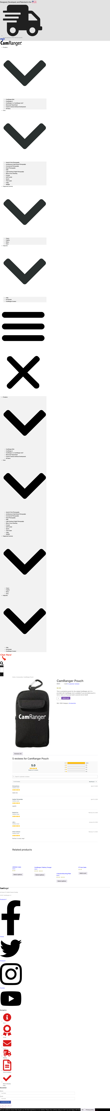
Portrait (8, 175)
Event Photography (10, 168)
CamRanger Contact (11, 301)
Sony (7, 593)
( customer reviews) (73, 684)
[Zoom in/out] (1, 1105)
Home (13, 677)
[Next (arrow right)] (4, 1107)
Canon (7, 238)
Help (7, 297)
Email (1, 1096)
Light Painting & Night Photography (15, 171)
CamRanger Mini (10, 99)
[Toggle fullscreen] (4, 1105)
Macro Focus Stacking (11, 173)
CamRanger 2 (9, 101)
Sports (7, 179)
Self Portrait (9, 177)
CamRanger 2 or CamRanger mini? (14, 103)
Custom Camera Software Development (16, 106)
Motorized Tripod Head (12, 105)
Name (1, 1091)
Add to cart (66, 698)
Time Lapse (9, 180)
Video (7, 182)
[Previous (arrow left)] (1, 1107)
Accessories (19, 677)
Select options (18, 874)
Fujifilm (8, 240)
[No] (96, 1110)
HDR (7, 169)
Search (2, 666)
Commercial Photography (12, 166)
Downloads (9, 299)
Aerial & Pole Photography (12, 162)
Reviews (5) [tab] (18, 753)
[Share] (7, 1105)
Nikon (7, 242)
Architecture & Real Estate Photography (16, 164)
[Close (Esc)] (10, 1105)
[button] (23, 349)
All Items (8, 108)
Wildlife (8, 534)
